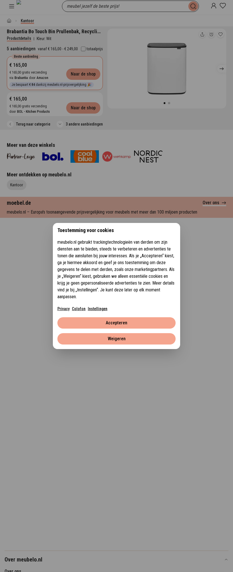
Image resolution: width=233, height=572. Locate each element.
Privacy (63, 308)
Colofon (79, 308)
